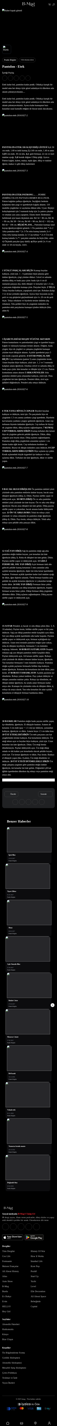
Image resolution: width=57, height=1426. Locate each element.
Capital (34, 1306)
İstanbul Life (36, 1261)
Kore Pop (35, 1266)
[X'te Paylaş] (10, 78)
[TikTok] (36, 1226)
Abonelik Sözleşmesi (12, 1363)
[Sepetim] (49, 4)
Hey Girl (6, 1311)
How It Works (37, 1256)
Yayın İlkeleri (8, 1383)
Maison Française (10, 1266)
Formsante (7, 1261)
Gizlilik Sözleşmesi (11, 1358)
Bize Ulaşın (7, 1339)
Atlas (4, 1276)
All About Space (38, 1296)
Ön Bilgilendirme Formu (13, 1353)
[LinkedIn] (28, 1226)
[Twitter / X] (21, 1226)
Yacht (33, 1281)
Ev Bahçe (6, 1296)
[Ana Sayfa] (8, 1208)
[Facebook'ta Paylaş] (4, 78)
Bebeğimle (36, 1301)
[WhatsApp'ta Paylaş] (16, 78)
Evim (4, 1301)
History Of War (38, 1251)
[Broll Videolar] (35, 1423)
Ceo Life (6, 1256)
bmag (23, 1399)
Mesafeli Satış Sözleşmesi (14, 1368)
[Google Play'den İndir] (34, 1237)
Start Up (34, 1276)
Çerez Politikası (9, 1373)
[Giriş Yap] (49, 1423)
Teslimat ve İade (9, 1378)
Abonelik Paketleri (11, 1324)
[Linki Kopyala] (42, 802)
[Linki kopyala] (27, 78)
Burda (5, 1291)
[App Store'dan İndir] (12, 1237)
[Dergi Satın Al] (21, 1423)
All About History (10, 1271)
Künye (5, 1334)
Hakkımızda (7, 1329)
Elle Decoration (38, 1291)
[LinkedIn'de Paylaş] (22, 78)
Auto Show (7, 1281)
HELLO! (6, 1306)
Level (33, 1286)
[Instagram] (5, 1226)
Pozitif (34, 1271)
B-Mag (5, 1286)
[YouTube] (13, 1226)
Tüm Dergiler (8, 1251)
